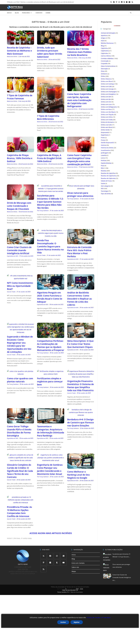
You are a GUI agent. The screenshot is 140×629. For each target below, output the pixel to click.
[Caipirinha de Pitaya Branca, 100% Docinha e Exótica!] (20, 151)
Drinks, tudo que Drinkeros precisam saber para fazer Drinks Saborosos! (49, 52)
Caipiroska (104, 53)
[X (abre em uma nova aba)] (111, 2)
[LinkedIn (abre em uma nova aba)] (121, 2)
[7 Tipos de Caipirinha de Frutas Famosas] (20, 91)
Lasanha (103, 155)
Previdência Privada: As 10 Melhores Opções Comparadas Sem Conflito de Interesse (19, 512)
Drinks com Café (106, 86)
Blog (102, 46)
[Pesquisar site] (130, 13)
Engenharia (104, 135)
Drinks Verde (105, 130)
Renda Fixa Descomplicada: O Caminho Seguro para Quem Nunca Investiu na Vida (50, 246)
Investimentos (105, 150)
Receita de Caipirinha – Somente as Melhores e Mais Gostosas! (19, 50)
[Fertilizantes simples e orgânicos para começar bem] (50, 374)
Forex (103, 138)
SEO (102, 188)
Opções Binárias (106, 163)
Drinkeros (104, 74)
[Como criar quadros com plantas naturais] (20, 374)
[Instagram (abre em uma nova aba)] (119, 2)
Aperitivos (104, 35)
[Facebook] (50, 556)
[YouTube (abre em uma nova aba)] (129, 2)
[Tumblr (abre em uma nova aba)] (124, 2)
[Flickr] (50, 563)
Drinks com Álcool (107, 81)
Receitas (103, 171)
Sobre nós (75, 567)
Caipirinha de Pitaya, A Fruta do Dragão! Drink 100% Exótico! (49, 158)
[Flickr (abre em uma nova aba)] (126, 2)
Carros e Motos (106, 56)
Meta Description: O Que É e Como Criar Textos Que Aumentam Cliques (80, 343)
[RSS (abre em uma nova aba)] (132, 2)
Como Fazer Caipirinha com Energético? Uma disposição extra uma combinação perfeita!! (79, 160)
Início (74, 555)
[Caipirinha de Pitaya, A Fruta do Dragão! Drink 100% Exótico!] (50, 151)
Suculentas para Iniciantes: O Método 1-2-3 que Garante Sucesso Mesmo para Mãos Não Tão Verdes (50, 201)
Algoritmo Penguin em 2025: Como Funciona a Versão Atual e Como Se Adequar (49, 297)
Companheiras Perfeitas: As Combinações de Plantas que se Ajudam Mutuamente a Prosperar (50, 345)
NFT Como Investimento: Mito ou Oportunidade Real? (20, 285)
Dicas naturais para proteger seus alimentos (80, 194)
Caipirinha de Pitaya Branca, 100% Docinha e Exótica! (19, 158)
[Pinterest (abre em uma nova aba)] (116, 2)
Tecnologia (104, 191)
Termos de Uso (71, 587)
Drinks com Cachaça (107, 84)
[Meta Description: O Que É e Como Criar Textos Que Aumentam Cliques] (80, 336)
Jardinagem (104, 153)
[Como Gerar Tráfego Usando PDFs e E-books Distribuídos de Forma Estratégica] (20, 422)
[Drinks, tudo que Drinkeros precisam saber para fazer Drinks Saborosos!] (50, 43)
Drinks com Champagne (108, 92)
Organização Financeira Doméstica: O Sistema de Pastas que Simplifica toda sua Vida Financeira (80, 386)
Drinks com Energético (108, 94)
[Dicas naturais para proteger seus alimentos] (80, 188)
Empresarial (105, 132)
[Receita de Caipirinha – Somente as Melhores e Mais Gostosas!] (20, 43)
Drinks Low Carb (106, 125)
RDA (102, 168)
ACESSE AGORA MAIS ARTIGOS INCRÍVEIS (51, 533)
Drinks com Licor (106, 104)
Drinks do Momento (107, 122)
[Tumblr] (57, 563)
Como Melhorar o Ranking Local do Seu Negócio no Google (78, 474)
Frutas (103, 140)
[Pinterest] (43, 563)
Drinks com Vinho (106, 117)
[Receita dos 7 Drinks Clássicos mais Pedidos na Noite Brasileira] (80, 45)
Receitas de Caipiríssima (108, 176)
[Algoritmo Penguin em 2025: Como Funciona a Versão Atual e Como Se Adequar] (50, 288)
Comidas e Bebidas (107, 58)
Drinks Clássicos (106, 79)
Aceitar (63, 622)
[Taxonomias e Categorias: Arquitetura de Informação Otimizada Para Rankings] (50, 422)
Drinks (103, 76)
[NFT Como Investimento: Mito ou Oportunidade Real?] (20, 278)
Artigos (103, 38)
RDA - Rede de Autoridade (75, 592)
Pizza (102, 166)
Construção (104, 61)
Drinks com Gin (106, 99)
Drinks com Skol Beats (108, 112)
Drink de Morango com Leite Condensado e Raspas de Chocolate (19, 205)
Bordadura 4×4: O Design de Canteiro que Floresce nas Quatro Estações (80, 422)
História (103, 145)
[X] (43, 556)
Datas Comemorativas (108, 66)
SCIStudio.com (71, 589)
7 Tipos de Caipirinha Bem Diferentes (48, 117)
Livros (103, 158)
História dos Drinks (107, 148)
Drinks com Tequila (107, 115)
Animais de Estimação (108, 33)
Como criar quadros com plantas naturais (20, 380)
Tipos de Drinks (106, 194)
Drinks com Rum (106, 109)
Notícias (103, 160)
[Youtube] (63, 563)
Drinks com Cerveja (107, 89)
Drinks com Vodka (107, 120)
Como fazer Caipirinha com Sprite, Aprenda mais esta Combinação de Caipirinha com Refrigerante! (79, 100)
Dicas (102, 71)
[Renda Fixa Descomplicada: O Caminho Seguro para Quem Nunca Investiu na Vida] (50, 236)
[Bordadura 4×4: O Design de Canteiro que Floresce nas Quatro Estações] (80, 415)
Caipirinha (104, 48)
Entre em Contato (78, 563)
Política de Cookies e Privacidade (98, 617)
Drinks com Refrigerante (109, 107)
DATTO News (61, 589)
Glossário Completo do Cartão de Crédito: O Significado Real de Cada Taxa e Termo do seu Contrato (20, 470)
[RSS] (43, 569)
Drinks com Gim (106, 97)
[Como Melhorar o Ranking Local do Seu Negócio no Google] (80, 467)
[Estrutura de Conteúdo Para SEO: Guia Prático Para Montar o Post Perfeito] (80, 243)
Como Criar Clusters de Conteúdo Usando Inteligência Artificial (19, 250)
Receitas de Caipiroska (108, 178)
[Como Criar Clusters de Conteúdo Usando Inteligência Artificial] (20, 243)
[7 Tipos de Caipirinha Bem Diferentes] (50, 111)
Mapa (74, 571)
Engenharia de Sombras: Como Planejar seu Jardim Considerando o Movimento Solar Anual (50, 469)
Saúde (103, 183)
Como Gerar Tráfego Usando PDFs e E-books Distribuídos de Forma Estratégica (19, 431)
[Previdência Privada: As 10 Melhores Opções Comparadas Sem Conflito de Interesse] (20, 502)
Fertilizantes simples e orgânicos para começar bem (50, 381)
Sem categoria (105, 186)
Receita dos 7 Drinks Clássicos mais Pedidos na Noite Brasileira (79, 51)
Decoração (104, 69)
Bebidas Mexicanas (107, 43)
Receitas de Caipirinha (108, 173)
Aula (102, 41)
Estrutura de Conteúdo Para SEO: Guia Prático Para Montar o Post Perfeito (79, 252)
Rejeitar (77, 622)
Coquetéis (104, 63)
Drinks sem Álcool (106, 127)
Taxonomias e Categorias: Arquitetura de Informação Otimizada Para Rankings (50, 431)
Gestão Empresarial (107, 143)
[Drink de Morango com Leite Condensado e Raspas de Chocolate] (20, 198)
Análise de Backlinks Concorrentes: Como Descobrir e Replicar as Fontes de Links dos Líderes (79, 298)
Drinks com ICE (106, 102)
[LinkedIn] (63, 556)
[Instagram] (57, 556)
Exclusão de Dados (83, 587)
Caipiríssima (105, 51)
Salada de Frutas (106, 181)
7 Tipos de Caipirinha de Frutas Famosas (19, 97)
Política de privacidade (58, 587)
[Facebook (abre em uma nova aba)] (113, 2)
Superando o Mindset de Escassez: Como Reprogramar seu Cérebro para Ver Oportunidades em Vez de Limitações (20, 344)
